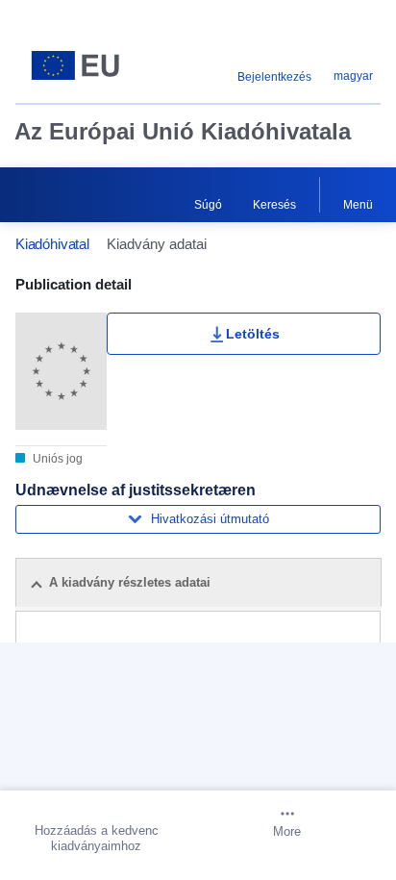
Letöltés (253, 333)
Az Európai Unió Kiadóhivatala (182, 131)
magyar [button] (353, 76)
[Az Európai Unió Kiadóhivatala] (79, 65)
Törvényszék (169, 692)
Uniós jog (56, 458)
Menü (358, 205)
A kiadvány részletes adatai (129, 582)
